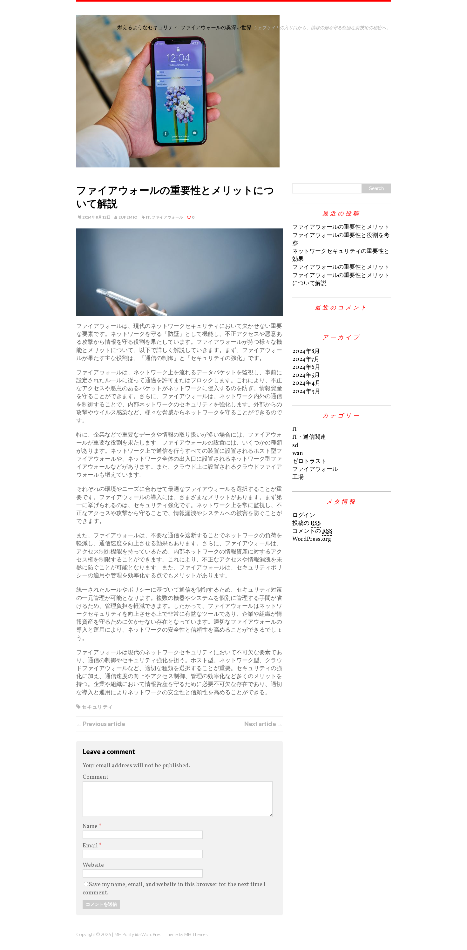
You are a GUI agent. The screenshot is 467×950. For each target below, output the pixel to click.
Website (93, 865)
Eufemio (128, 217)
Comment (95, 777)
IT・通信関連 (309, 437)
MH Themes (196, 934)
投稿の (306, 523)
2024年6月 (306, 367)
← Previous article (100, 723)
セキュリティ (97, 706)
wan (297, 454)
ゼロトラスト (309, 461)
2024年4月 (306, 383)
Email (91, 846)
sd (295, 446)
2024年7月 (306, 359)
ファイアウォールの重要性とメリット (340, 227)
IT (148, 217)
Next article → (263, 723)
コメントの (312, 531)
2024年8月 (306, 352)
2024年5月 (306, 375)
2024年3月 (306, 392)
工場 (298, 477)
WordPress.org (311, 539)
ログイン (303, 515)
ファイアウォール (167, 217)
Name (91, 827)
